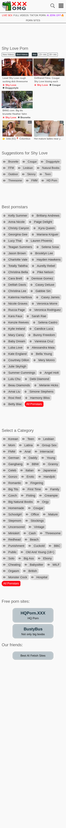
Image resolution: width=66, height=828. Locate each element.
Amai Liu (14, 391)
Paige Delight (43, 222)
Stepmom (14, 520)
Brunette (13, 161)
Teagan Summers (20, 247)
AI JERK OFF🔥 (55, 15)
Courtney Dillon (18, 360)
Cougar (32, 161)
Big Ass (29, 558)
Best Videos (22, 54)
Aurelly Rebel (46, 266)
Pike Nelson (45, 272)
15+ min (43, 54)
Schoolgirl (15, 514)
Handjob (49, 476)
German (13, 458)
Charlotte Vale (17, 259)
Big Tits (13, 489)
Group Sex (49, 445)
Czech (12, 495)
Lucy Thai (14, 240)
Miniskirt (13, 533)
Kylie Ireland (16, 328)
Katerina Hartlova (20, 297)
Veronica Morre (47, 303)
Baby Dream (16, 341)
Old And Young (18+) (40, 552)
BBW (35, 464)
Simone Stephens (41, 391)
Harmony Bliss (40, 398)
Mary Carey (16, 335)
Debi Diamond (39, 379)
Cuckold (39, 546)
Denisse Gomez (42, 278)
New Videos (8, 54)
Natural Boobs (50, 167)
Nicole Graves (17, 303)
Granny (53, 464)
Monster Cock (17, 577)
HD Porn (52, 180)
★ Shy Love (9, 85)
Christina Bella (18, 272)
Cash (32, 533)
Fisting (30, 495)
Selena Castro (47, 322)
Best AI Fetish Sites (33, 655)
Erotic (30, 476)
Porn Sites (33, 20)
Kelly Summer (17, 215)
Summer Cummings (21, 372)
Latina (28, 445)
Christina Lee (17, 291)
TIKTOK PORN (38, 15)
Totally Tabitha (18, 266)
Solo (11, 558)
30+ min (53, 54)
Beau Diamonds (19, 385)
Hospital (41, 577)
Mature (53, 514)
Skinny (31, 174)
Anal (28, 451)
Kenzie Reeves (18, 322)
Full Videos (21, 15)
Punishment (16, 546)
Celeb (12, 470)
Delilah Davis (17, 284)
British (32, 571)
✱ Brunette (24, 117)
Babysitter (36, 564)
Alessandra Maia (43, 347)
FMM (34, 180)
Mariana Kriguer (47, 234)
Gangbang (15, 464)
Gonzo (12, 476)
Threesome (15, 180)
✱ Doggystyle (10, 87)
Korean (13, 439)
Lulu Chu (14, 379)
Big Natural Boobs (20, 502)
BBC (57, 546)
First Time (34, 489)
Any (34, 54)
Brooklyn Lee (44, 253)
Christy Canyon (18, 228)
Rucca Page (16, 310)
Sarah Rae (39, 316)
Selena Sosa (50, 247)
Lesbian (28, 167)
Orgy (45, 502)
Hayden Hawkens (49, 259)
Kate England (17, 354)
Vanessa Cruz (44, 341)
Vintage (39, 527)
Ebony (47, 558)
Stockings (37, 520)
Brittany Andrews (48, 215)
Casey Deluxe (44, 284)
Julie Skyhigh (17, 366)
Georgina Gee (17, 234)
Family (54, 489)
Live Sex (7, 15)
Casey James (50, 297)
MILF (56, 564)
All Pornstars (34, 404)
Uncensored (16, 527)
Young (51, 458)
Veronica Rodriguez (47, 310)
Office (35, 514)
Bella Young (44, 354)
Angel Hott (52, 372)
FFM (11, 167)
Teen (48, 174)
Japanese (49, 470)
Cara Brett (15, 278)
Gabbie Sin (43, 291)
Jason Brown (17, 253)
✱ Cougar (55, 85)
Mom (11, 445)
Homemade (16, 508)
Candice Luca (43, 328)
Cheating (14, 564)
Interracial (46, 451)
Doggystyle (53, 161)
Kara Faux (15, 316)
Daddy (33, 458)
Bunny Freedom (44, 335)
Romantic (14, 483)
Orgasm (13, 571)
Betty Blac (15, 404)
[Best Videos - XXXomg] (14, 6)
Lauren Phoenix (41, 240)
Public (12, 552)
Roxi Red (14, 398)
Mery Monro (46, 360)
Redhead (14, 539)
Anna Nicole (16, 222)
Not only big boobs (33, 631)
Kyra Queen (46, 228)
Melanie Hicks (48, 385)
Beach (34, 539)
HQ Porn (33, 615)
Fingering (36, 483)
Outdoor (13, 174)
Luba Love (15, 347)
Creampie (51, 495)
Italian (30, 470)
